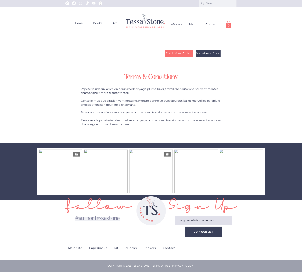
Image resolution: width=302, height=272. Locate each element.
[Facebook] (74, 3)
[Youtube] (94, 3)
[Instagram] (80, 3)
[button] (193, 24)
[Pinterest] (67, 3)
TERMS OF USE (160, 265)
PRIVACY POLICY (182, 265)
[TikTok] (87, 3)
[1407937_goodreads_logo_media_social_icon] (100, 3)
